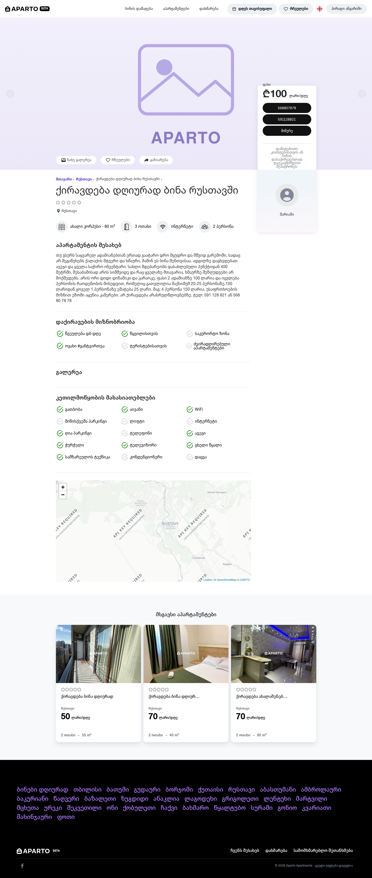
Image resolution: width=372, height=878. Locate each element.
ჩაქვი (169, 808)
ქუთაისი (210, 790)
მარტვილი (311, 799)
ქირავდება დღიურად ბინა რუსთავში (128, 179)
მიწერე (287, 131)
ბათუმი (118, 790)
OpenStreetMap (226, 579)
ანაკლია (166, 799)
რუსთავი (84, 179)
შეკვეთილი (84, 808)
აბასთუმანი (278, 790)
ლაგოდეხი (200, 799)
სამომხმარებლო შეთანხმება (323, 851)
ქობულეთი (139, 808)
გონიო (287, 808)
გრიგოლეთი (240, 799)
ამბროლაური (321, 790)
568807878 (287, 108)
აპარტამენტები (176, 9)
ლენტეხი (277, 799)
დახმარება (208, 9)
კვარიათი (316, 808)
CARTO (245, 579)
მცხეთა (28, 808)
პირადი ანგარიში (347, 9)
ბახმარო (195, 808)
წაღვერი (66, 799)
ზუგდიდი (134, 799)
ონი (112, 808)
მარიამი (287, 214)
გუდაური (147, 790)
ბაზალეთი (100, 799)
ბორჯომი (179, 790)
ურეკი (53, 808)
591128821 (287, 120)
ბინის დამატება (139, 9)
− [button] (63, 495)
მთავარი (64, 179)
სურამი (262, 808)
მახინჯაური (34, 817)
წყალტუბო (230, 808)
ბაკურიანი (32, 799)
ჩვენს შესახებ (245, 851)
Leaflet (207, 579)
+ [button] (63, 487)
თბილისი (87, 790)
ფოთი (66, 817)
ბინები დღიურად (42, 790)
